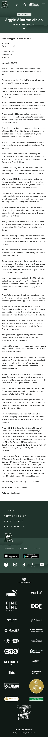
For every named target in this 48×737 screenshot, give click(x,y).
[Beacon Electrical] (11, 620)
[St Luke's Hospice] (11, 630)
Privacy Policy (15, 516)
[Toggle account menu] (17, 4)
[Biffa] (11, 672)
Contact (10, 511)
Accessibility (14, 526)
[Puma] (11, 593)
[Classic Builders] (24, 581)
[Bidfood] (36, 661)
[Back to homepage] (4, 4)
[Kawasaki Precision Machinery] (36, 630)
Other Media (30, 733)
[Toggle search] (24, 4)
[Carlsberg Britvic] (36, 651)
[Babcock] (36, 620)
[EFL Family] (11, 699)
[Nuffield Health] (36, 672)
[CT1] (11, 651)
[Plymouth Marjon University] (11, 686)
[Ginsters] (11, 641)
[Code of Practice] (36, 686)
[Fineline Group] (11, 606)
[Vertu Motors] (36, 592)
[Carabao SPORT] (24, 712)
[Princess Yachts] (36, 640)
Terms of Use (13, 521)
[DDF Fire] (36, 606)
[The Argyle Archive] (36, 699)
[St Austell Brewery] (11, 661)
